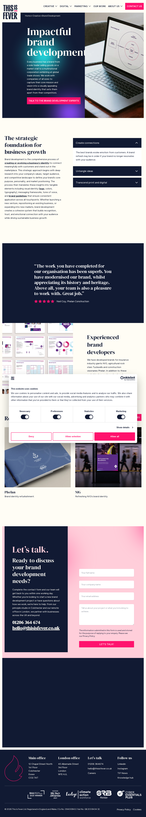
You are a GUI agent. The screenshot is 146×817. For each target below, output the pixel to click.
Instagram (122, 768)
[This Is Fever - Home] (10, 12)
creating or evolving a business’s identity (27, 163)
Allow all (114, 436)
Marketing (81, 6)
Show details (122, 427)
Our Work (99, 6)
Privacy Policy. (89, 636)
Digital (64, 6)
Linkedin (121, 764)
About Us (113, 6)
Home (28, 16)
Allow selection (73, 436)
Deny (31, 436)
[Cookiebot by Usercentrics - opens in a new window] (122, 378)
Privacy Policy (124, 809)
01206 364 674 (26, 622)
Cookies (137, 809)
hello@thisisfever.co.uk (36, 628)
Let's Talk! (106, 644)
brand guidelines (18, 196)
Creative (48, 6)
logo (41, 188)
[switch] (57, 417)
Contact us (134, 6)
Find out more (130, 684)
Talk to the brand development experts (54, 100)
